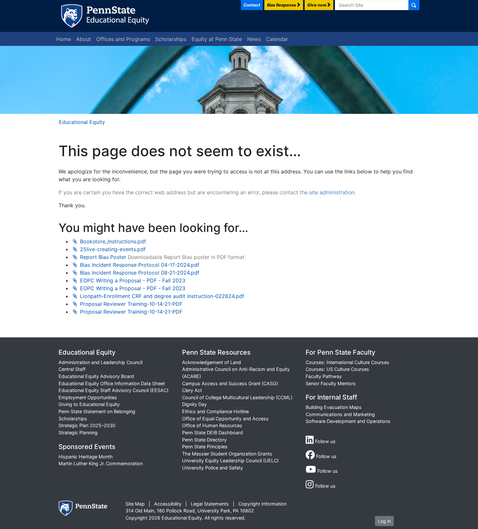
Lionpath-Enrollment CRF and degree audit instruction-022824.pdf (162, 296)
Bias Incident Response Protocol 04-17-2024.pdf (139, 265)
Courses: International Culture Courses (347, 362)
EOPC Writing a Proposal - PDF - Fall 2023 (132, 280)
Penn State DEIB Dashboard (212, 432)
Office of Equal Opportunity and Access (225, 418)
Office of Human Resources (212, 425)
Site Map (135, 504)
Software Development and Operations (348, 421)
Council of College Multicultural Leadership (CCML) (237, 397)
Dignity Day (194, 404)
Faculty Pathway (324, 376)
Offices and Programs (123, 39)
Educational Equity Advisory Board (96, 376)
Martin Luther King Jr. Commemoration (101, 463)
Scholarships (170, 39)
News (254, 39)
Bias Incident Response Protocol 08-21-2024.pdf (139, 272)
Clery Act (192, 390)
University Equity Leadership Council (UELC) (230, 460)
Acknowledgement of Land (211, 362)
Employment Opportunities (88, 397)
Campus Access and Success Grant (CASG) (230, 383)
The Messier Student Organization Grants (227, 453)
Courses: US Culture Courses (337, 369)
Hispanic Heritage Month (86, 456)
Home (63, 39)
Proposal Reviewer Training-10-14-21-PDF (131, 304)
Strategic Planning (78, 432)
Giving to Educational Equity (89, 404)
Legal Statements (210, 504)
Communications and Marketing (340, 414)
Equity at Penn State (217, 39)
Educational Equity (82, 122)
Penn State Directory (204, 439)
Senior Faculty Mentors (331, 383)
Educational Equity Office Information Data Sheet (112, 383)
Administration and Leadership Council (100, 362)
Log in (384, 521)
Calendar (277, 39)
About (83, 39)
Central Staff (72, 369)
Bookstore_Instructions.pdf (113, 241)
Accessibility (167, 504)
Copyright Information (262, 504)
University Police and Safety (212, 467)
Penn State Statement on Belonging (97, 411)
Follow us (325, 441)
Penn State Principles (205, 446)
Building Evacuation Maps (334, 407)
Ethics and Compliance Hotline (215, 411)
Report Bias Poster (103, 257)
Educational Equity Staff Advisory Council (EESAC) (113, 390)
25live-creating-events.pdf (113, 249)
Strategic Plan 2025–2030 (87, 425)
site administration (331, 192)
